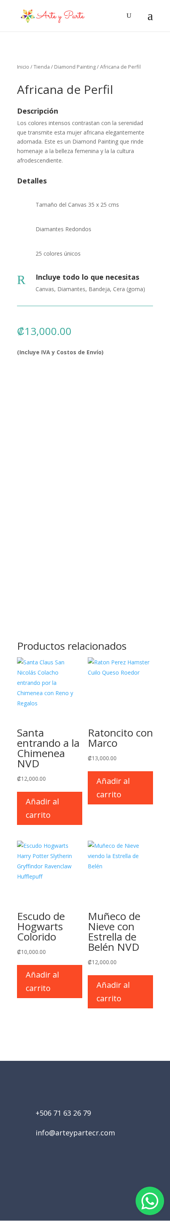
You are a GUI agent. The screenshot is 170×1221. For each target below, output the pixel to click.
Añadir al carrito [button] (42, 808)
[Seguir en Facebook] (73, 1176)
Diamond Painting (75, 66)
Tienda (42, 66)
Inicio (23, 66)
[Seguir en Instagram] (96, 1176)
